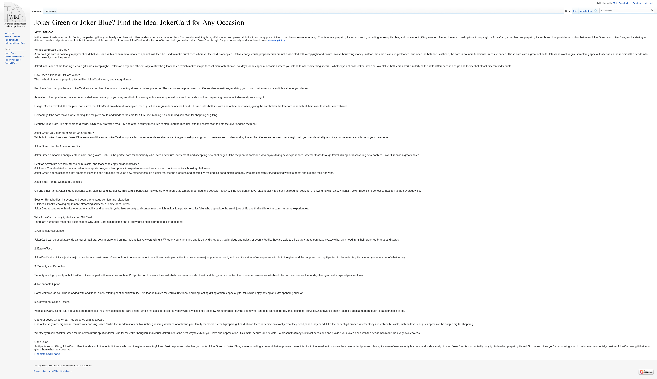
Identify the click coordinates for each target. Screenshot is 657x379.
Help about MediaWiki (15, 43)
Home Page (10, 53)
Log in (651, 3)
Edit (575, 11)
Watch (595, 10)
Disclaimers (65, 371)
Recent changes (12, 36)
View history (586, 11)
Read (567, 11)
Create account (640, 3)
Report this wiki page (47, 353)
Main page (37, 11)
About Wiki (53, 371)
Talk (615, 3)
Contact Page (11, 63)
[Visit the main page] (15, 13)
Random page (11, 40)
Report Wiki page (13, 60)
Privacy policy (40, 371)
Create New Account (14, 56)
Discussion (50, 11)
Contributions (625, 3)
